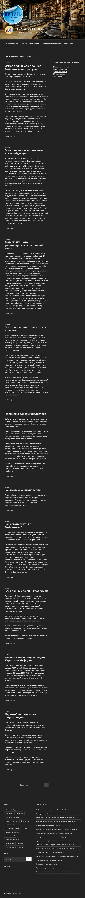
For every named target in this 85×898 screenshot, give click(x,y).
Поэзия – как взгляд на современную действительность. (55, 872)
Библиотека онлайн (12, 817)
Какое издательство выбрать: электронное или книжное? (55, 848)
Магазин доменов (60, 74)
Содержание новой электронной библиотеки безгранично (56, 821)
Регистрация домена (61, 69)
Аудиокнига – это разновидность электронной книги (24, 245)
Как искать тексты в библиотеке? (18, 525)
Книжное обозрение (12, 832)
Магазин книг (9, 843)
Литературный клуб (12, 839)
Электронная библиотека (14, 847)
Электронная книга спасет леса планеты (26, 328)
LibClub (7, 810)
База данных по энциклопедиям (26, 591)
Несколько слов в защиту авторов (47, 864)
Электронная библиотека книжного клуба (50, 814)
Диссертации (25, 821)
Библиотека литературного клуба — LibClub (51, 810)
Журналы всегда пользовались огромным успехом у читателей (57, 856)
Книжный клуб (10, 836)
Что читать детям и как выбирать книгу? (49, 860)
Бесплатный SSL (60, 76)
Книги (25, 828)
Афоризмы (9, 813)
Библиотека (30, 29)
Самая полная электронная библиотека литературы (23, 67)
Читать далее (10, 136)
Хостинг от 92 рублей (61, 67)
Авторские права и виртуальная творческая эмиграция (55, 845)
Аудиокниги (17, 810)
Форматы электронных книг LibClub (48, 825)
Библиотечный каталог (30, 43)
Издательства (10, 825)
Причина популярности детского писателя (50, 868)
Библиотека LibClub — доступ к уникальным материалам (55, 817)
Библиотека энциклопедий (23, 490)
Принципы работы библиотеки (25, 414)
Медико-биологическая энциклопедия (20, 715)
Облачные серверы (60, 71)
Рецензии (20, 843)
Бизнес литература (11, 821)
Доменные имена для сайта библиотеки (58, 43)
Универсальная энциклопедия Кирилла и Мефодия (25, 658)
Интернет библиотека (12, 828)
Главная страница (11, 43)
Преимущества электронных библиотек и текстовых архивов (56, 829)
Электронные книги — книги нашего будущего (24, 151)
